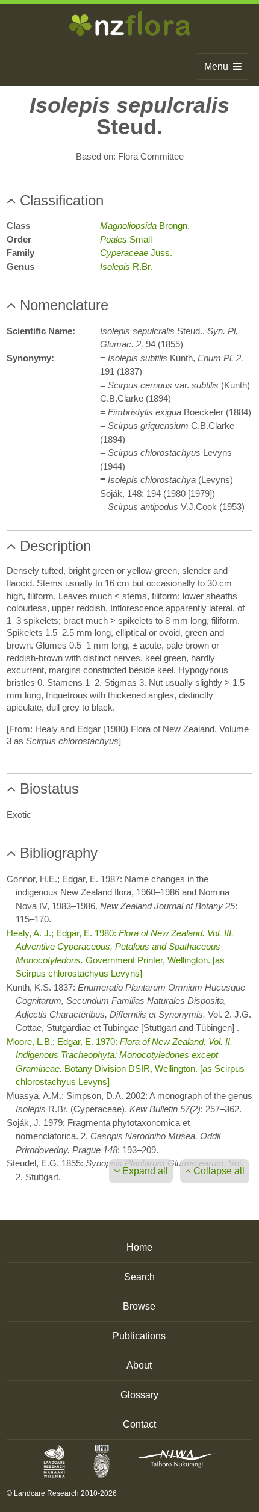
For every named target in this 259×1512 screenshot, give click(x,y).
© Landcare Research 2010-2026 (62, 1493)
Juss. (136, 252)
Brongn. (145, 225)
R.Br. (126, 266)
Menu (218, 66)
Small (126, 239)
